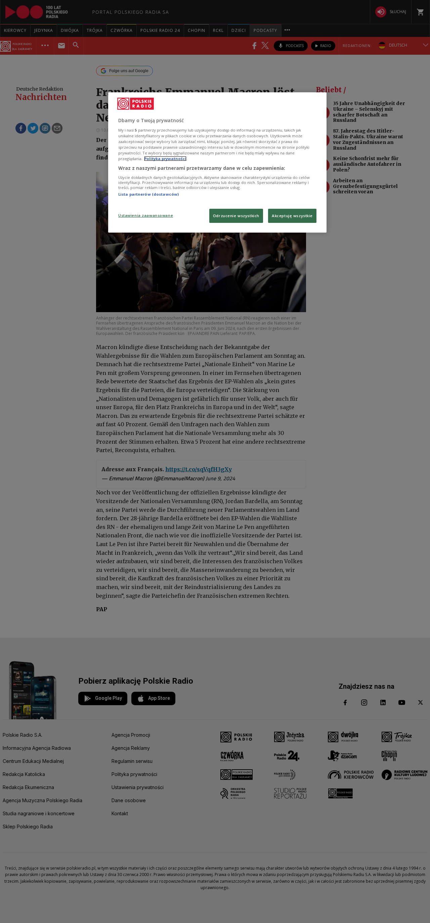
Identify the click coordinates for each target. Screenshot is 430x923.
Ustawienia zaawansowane (145, 215)
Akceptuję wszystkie (292, 215)
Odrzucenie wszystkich (236, 215)
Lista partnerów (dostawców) (148, 194)
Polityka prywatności (165, 158)
